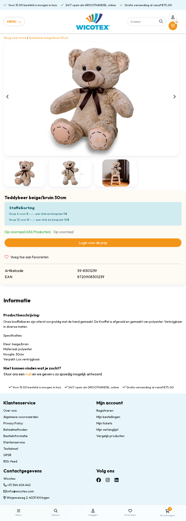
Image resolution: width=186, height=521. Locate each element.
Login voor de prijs (93, 242)
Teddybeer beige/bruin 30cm (49, 37)
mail (28, 374)
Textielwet (10, 449)
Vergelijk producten (110, 436)
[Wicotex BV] (93, 21)
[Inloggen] (173, 17)
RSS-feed (10, 461)
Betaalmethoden (15, 430)
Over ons (10, 410)
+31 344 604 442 (19, 485)
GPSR (7, 455)
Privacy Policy (13, 423)
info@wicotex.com (20, 491)
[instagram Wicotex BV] (108, 480)
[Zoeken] (161, 21)
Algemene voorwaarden (20, 417)
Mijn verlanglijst (107, 430)
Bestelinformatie (15, 436)
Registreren (104, 410)
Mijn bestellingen (108, 417)
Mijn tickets (104, 423)
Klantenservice (14, 442)
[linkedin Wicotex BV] (117, 480)
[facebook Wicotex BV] (98, 480)
